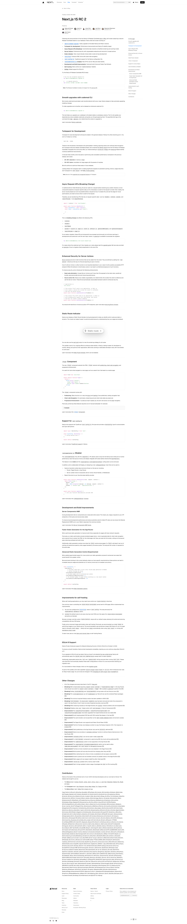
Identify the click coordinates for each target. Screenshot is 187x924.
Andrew (76, 782)
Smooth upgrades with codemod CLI (133, 42)
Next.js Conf (65, 907)
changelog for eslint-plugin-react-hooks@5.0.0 (105, 671)
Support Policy (65, 893)
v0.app (106, 149)
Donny (86, 786)
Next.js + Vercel (94, 891)
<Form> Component (133, 60)
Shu (118, 782)
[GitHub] (50, 920)
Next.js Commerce (77, 891)
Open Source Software (96, 893)
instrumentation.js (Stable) (134, 66)
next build (76, 342)
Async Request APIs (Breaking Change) (133, 49)
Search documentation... (122, 2)
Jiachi (89, 782)
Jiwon (97, 782)
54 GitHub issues (102, 147)
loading (95, 395)
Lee (92, 789)
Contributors (131, 96)
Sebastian (110, 782)
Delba (79, 789)
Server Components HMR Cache (82, 525)
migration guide (93, 666)
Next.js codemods (76, 122)
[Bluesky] (56, 920)
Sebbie (115, 782)
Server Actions (66, 260)
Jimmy (93, 782)
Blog (69, 2)
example (66, 247)
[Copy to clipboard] (122, 77)
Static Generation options (80, 588)
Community (76, 896)
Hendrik (81, 782)
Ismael (86, 789)
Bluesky (92, 898)
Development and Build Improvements (133, 70)
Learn (63, 896)
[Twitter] (53, 920)
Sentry (83, 465)
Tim (97, 786)
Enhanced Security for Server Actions (135, 54)
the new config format (106, 654)
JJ (100, 782)
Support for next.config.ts (134, 63)
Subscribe (134, 895)
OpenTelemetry (115, 458)
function (86, 498)
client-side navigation (112, 365)
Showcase (59, 2)
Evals (63, 912)
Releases (75, 900)
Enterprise (80, 2)
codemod (96, 236)
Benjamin (81, 786)
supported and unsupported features (81, 174)
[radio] (131, 919)
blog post (94, 684)
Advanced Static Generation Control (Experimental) (133, 81)
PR (122, 689)
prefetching (103, 365)
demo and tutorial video (83, 633)
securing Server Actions (111, 304)
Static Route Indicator (79, 352)
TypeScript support (77, 444)
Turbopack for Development (135, 45)
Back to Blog (67, 8)
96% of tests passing (88, 170)
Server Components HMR (135, 73)
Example (67, 408)
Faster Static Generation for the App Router (135, 76)
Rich (82, 789)
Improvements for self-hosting (133, 87)
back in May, (102, 38)
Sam (105, 782)
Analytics (64, 905)
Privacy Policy (109, 891)
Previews (64, 910)
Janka (85, 782)
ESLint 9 (84, 646)
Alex (77, 786)
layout (89, 395)
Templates (74, 2)
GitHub (75, 898)
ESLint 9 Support (132, 90)
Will (105, 786)
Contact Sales (76, 893)
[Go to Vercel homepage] (43, 2)
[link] (135, 2)
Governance (76, 905)
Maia (90, 786)
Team (63, 903)
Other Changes (132, 93)
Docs (64, 2)
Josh (102, 782)
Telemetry (75, 903)
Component (79, 412)
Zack (68, 784)
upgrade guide (107, 245)
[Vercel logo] (53, 888)
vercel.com (101, 149)
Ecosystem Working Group (79, 907)
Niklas (93, 786)
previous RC (94, 88)
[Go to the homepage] (50, 2)
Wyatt (121, 782)
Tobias (100, 786)
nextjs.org (113, 149)
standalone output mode (68, 630)
